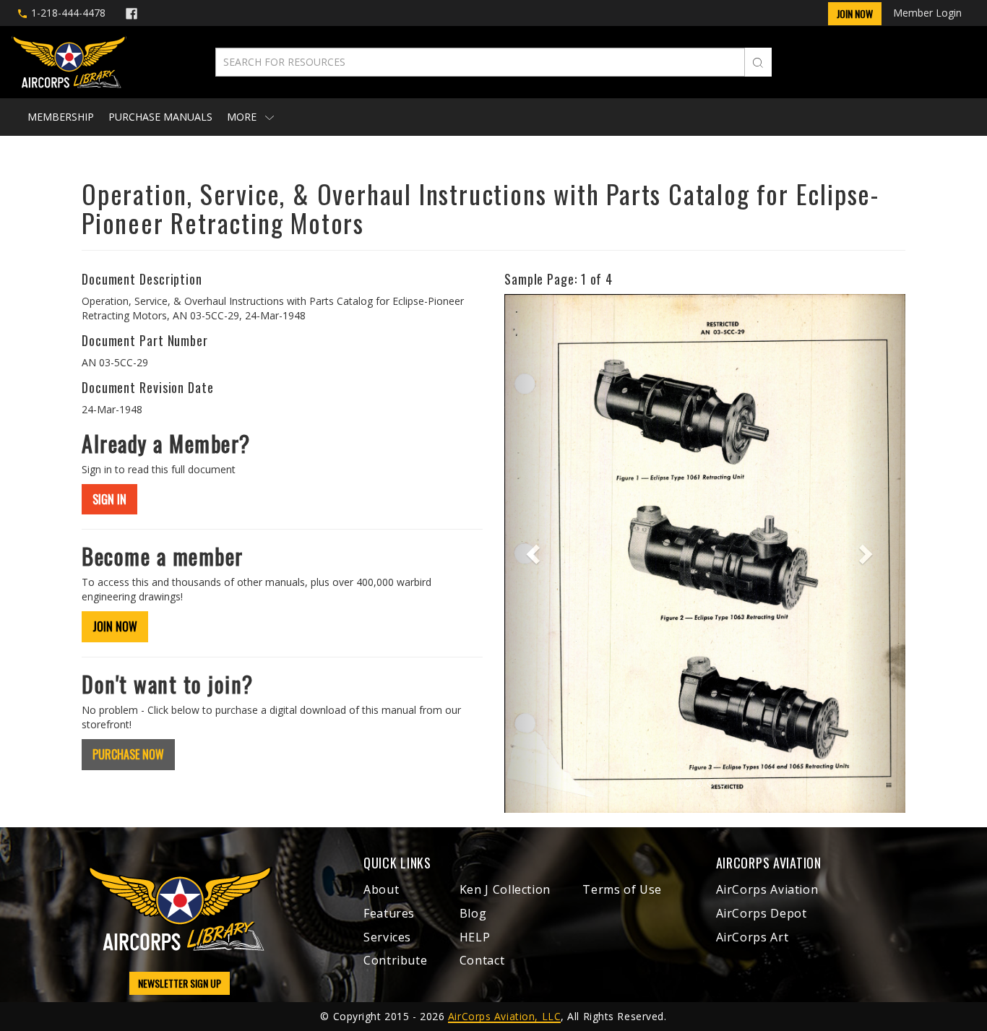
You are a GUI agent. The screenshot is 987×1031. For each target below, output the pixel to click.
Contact (482, 960)
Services (387, 937)
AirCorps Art (752, 937)
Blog (473, 913)
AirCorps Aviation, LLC (504, 1016)
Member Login (927, 13)
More (243, 117)
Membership (60, 117)
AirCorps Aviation (767, 889)
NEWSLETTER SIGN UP (179, 983)
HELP (475, 937)
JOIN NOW (114, 626)
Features (389, 913)
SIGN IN (109, 499)
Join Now (855, 13)
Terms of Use (622, 889)
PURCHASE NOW (128, 754)
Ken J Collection (505, 889)
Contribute (395, 960)
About (381, 889)
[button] (534, 553)
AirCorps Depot (761, 913)
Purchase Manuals (160, 117)
